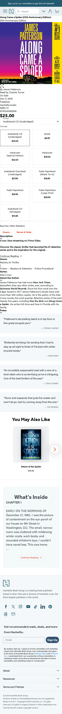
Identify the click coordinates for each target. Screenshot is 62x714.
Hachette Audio (8, 105)
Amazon (6, 231)
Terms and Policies (13, 687)
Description (6, 236)
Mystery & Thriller (9, 262)
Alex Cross (5, 274)
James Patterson (12, 89)
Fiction (3, 268)
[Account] (50, 11)
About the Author (9, 277)
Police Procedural (44, 268)
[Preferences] (43, 11)
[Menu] (5, 11)
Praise (3, 310)
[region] (31, 449)
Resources (9, 678)
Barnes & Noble (24, 231)
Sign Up (52, 640)
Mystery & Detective (21, 268)
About (6, 670)
